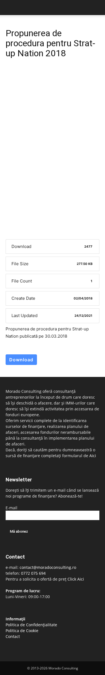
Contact (13, 636)
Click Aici (75, 579)
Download (21, 359)
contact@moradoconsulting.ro (48, 567)
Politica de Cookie (22, 630)
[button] (97, 7)
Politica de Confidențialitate (31, 624)
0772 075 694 (33, 573)
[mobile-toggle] (9, 7)
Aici (92, 455)
